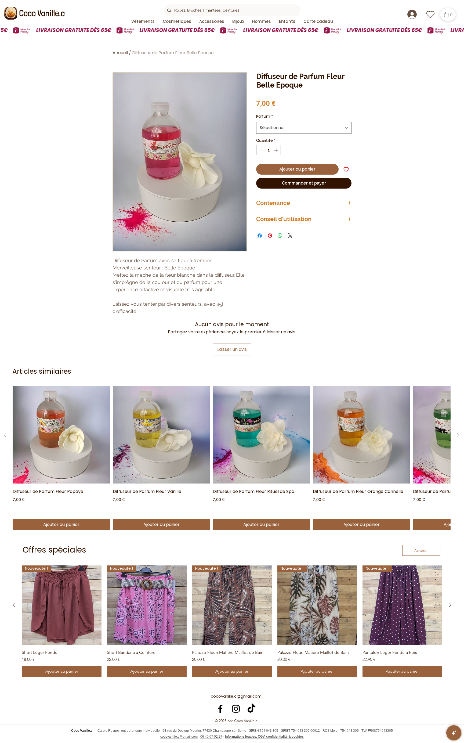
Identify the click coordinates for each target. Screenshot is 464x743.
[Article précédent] (5, 434)
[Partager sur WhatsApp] (280, 235)
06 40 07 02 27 (211, 736)
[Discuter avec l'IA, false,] (453, 732)
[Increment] (276, 150)
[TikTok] (251, 709)
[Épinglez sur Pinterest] (270, 235)
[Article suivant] (458, 434)
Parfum (264, 116)
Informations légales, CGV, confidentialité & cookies (264, 736)
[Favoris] (430, 14)
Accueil (120, 53)
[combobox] (303, 128)
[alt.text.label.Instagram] (236, 709)
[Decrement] (260, 150)
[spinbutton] (268, 150)
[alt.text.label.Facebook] (220, 709)
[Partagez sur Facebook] (259, 235)
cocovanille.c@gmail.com (236, 696)
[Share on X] (290, 235)
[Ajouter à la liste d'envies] (346, 169)
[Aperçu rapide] (61, 435)
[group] (231, 458)
